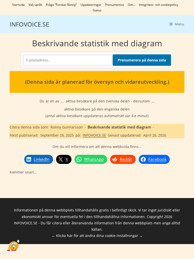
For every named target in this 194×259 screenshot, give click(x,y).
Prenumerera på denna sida (142, 60)
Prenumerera (114, 5)
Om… (131, 5)
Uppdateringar (91, 5)
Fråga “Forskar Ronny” (61, 5)
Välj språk (35, 5)
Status (97, 10)
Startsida (18, 5)
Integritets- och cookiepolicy (158, 5)
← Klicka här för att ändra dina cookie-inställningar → (97, 235)
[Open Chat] (13, 246)
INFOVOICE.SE (29, 24)
